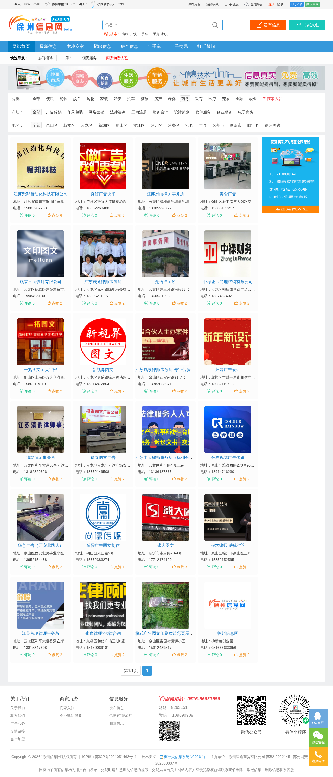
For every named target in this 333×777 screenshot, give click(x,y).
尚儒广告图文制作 (103, 545)
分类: (16, 98)
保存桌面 (194, 4)
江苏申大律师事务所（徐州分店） (166, 457)
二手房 (154, 34)
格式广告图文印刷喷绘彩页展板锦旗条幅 (172, 633)
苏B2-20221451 (279, 757)
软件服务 (203, 112)
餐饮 (63, 98)
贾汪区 (139, 125)
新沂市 (236, 125)
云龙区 (87, 125)
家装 (104, 98)
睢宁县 (253, 125)
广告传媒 (54, 112)
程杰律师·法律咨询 (228, 545)
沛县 (189, 125)
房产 (158, 98)
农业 (253, 98)
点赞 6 (57, 215)
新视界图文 (103, 369)
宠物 (226, 98)
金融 (239, 98)
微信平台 (257, 4)
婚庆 (117, 98)
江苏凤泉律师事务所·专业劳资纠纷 (167, 369)
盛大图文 (165, 545)
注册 (271, 4)
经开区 (156, 125)
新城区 (104, 125)
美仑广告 (228, 194)
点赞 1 (119, 567)
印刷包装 (75, 112)
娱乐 (77, 98)
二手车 (143, 34)
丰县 (203, 125)
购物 (90, 98)
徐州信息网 (227, 633)
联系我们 (17, 716)
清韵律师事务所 (40, 457)
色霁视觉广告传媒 (228, 457)
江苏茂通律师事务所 (103, 282)
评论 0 (29, 215)
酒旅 (145, 98)
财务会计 (160, 112)
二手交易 (179, 46)
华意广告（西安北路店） (40, 545)
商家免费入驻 (117, 58)
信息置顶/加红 (120, 716)
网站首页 (21, 46)
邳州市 (218, 125)
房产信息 (129, 46)
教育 (199, 98)
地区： (17, 125)
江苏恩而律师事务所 (165, 194)
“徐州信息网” (51, 757)
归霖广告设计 (227, 369)
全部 (36, 98)
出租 (125, 34)
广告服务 (17, 723)
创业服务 (224, 112)
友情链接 (17, 731)
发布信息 (272, 25)
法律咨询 (118, 112)
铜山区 (121, 125)
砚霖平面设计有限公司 (40, 282)
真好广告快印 (103, 194)
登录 (280, 4)
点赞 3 (119, 215)
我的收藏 (212, 4)
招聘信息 (102, 46)
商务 (185, 98)
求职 (164, 34)
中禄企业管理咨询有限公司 (228, 282)
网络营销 (96, 112)
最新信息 (48, 46)
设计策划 (182, 112)
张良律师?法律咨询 (103, 633)
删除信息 (116, 723)
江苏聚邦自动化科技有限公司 (41, 194)
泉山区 (52, 125)
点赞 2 (182, 215)
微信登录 (312, 4)
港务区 (174, 125)
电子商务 (246, 112)
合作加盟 (17, 739)
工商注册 (139, 112)
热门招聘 (45, 58)
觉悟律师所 (165, 282)
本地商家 (75, 46)
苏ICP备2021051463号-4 (115, 757)
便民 (50, 98)
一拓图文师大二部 (40, 369)
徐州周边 (272, 125)
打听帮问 (206, 46)
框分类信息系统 (184, 757)
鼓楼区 (69, 125)
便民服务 (89, 58)
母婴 (172, 98)
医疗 (212, 98)
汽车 (131, 98)
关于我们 (17, 708)
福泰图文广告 (103, 457)
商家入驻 (311, 25)
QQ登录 (296, 4)
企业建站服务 (71, 716)
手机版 (234, 4)
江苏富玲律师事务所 (40, 633)
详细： (17, 112)
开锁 (133, 34)
